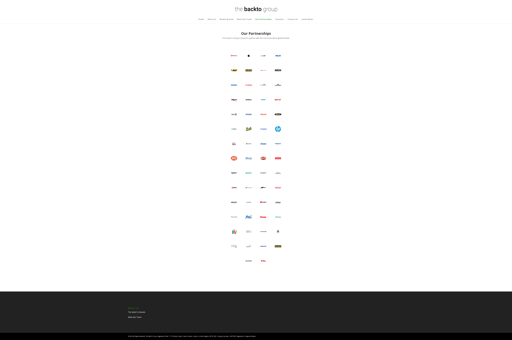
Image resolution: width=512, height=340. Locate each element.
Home (201, 19)
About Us (212, 19)
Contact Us (293, 19)
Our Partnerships (263, 19)
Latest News (307, 19)
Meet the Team (244, 19)
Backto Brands (227, 19)
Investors (279, 19)
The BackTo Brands (136, 312)
